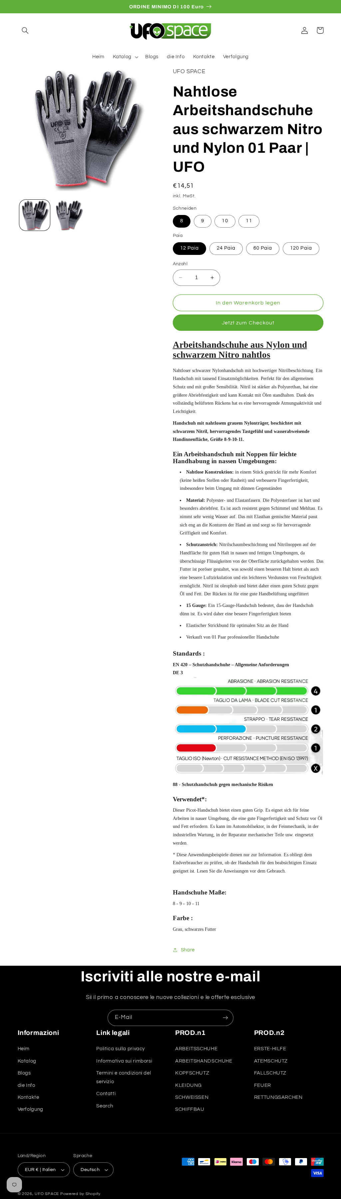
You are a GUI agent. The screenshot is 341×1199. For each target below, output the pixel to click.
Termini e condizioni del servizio (123, 1077)
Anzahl (180, 264)
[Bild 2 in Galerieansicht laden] (69, 215)
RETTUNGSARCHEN (278, 1097)
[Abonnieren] (225, 1018)
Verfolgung (30, 1109)
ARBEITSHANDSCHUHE (203, 1061)
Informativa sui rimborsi (124, 1061)
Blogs (24, 1073)
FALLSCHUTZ (270, 1073)
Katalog (27, 1061)
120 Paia (301, 248)
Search (104, 1105)
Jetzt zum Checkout (248, 322)
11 (249, 220)
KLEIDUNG (188, 1085)
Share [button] (188, 949)
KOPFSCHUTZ (192, 1073)
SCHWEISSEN (191, 1097)
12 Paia (189, 248)
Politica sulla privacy (120, 1048)
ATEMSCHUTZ (271, 1061)
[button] (25, 30)
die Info (26, 1085)
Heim (24, 1048)
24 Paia (226, 248)
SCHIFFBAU (189, 1109)
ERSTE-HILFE (270, 1048)
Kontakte (28, 1097)
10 (225, 220)
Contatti (106, 1093)
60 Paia (262, 248)
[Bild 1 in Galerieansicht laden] (34, 215)
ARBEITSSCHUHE (196, 1048)
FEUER (262, 1085)
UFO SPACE (47, 1194)
